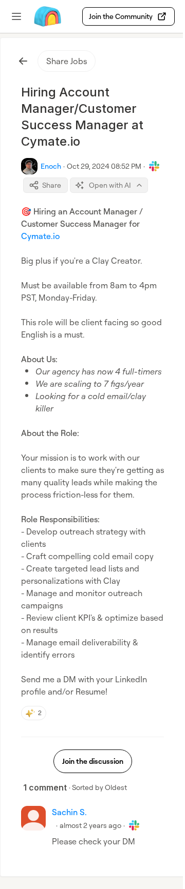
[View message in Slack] (154, 166)
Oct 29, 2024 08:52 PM (104, 166)
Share (51, 185)
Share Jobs (66, 61)
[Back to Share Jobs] (23, 61)
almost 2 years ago (90, 825)
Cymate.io (40, 236)
